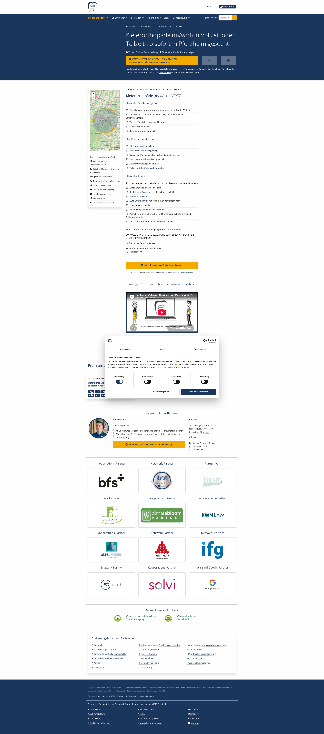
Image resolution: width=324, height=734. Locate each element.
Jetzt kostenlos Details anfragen (163, 265)
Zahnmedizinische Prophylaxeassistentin (160, 645)
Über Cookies (200, 349)
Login (208, 6)
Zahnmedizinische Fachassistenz (108, 658)
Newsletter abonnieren (150, 723)
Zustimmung (124, 349)
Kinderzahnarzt (147, 658)
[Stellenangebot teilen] (209, 60)
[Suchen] (234, 17)
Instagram (195, 718)
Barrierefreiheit (146, 709)
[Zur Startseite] (126, 26)
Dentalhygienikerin (149, 663)
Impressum (94, 709)
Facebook (194, 709)
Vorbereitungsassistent (104, 649)
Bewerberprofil (165, 72)
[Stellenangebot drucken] (228, 60)
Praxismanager (195, 658)
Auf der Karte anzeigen (183, 52)
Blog (166, 17)
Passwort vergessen (149, 718)
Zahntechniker (195, 649)
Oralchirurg (146, 667)
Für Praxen (135, 17)
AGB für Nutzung (97, 713)
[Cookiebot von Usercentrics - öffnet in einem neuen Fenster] (205, 341)
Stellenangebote (97, 17)
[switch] (147, 382)
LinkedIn (194, 713)
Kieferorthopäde (164, 26)
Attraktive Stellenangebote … (142, 26)
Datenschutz (95, 718)
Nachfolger (98, 667)
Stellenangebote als (179, 272)
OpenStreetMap (113, 150)
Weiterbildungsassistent (199, 663)
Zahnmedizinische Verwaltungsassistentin (208, 645)
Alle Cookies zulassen (198, 392)
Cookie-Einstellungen (99, 723)
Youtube (195, 723)
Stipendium (152, 17)
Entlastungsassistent (150, 649)
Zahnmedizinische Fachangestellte (109, 654)
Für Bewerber (118, 17)
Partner (97, 663)
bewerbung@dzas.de (199, 432)
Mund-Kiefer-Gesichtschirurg (202, 654)
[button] (93, 93)
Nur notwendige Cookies (162, 392)
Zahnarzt (97, 645)
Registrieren (229, 6)
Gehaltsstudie (180, 17)
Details (162, 349)
